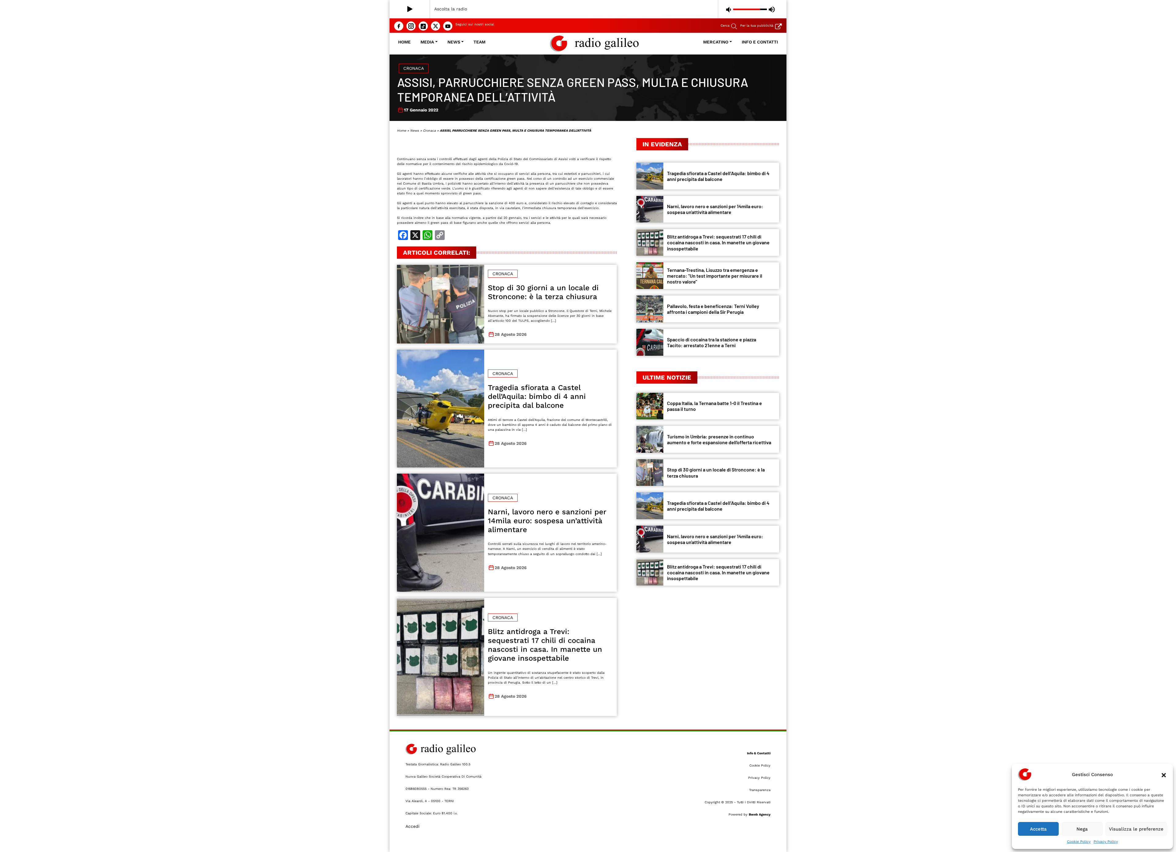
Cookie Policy (1079, 841)
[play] (410, 9)
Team (479, 41)
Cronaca (413, 68)
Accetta (1038, 829)
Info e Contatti (760, 41)
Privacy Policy (1106, 841)
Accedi (412, 826)
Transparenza (760, 790)
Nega (1082, 829)
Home (404, 41)
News (453, 41)
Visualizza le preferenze (1136, 829)
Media (427, 41)
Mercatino (715, 41)
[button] (1164, 774)
